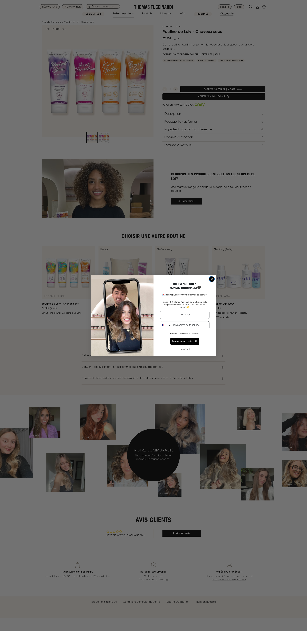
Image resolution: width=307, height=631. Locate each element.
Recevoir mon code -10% (184, 341)
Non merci (184, 349)
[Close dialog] (212, 279)
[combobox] (166, 325)
